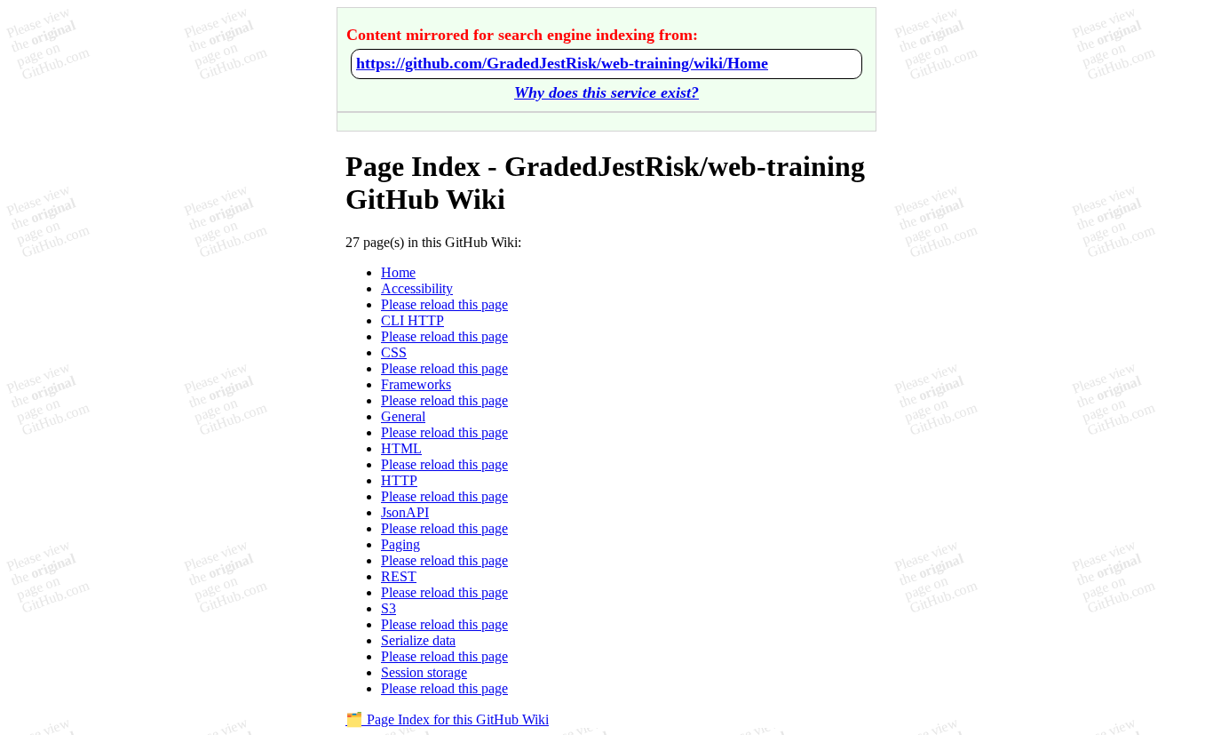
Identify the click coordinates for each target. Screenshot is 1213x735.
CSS (394, 352)
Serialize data (418, 640)
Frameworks (416, 384)
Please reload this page (444, 304)
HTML (401, 448)
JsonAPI (405, 512)
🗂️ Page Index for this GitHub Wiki (447, 719)
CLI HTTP (412, 320)
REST (398, 576)
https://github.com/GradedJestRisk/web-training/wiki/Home (562, 63)
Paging (400, 544)
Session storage (424, 672)
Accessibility (417, 288)
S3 (388, 608)
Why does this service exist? (606, 92)
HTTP (399, 480)
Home (398, 272)
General (403, 416)
